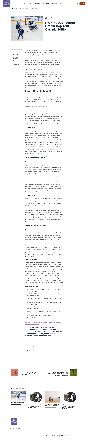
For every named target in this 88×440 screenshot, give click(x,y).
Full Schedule (15, 69)
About (30, 3)
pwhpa (15, 8)
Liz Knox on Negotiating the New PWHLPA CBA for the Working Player (35, 406)
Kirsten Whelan (50, 17)
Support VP (37, 3)
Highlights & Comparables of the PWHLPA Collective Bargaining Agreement (52, 406)
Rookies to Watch (16, 64)
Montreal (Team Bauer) (17, 66)
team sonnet (51, 355)
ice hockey (47, 353)
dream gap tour (38, 353)
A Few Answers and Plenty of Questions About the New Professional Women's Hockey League (69, 406)
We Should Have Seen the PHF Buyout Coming (17, 403)
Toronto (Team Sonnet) (17, 68)
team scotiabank (32, 355)
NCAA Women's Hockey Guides (50, 3)
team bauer (42, 355)
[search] (78, 3)
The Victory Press (55, 435)
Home (25, 3)
